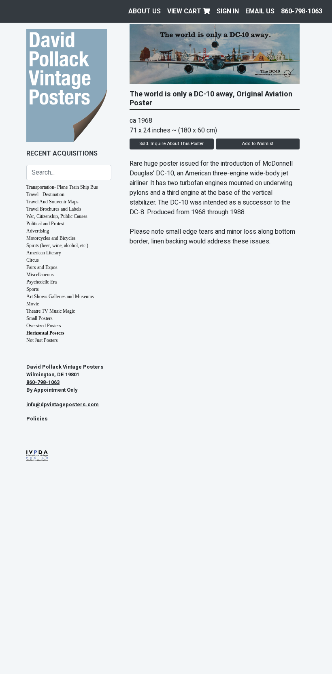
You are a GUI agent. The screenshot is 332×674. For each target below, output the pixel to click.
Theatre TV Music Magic (50, 311)
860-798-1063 (301, 11)
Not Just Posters (42, 340)
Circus (32, 260)
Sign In (228, 11)
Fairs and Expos (41, 267)
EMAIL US (260, 11)
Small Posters (39, 318)
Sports (32, 289)
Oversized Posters (43, 325)
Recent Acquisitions (62, 153)
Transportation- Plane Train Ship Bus (62, 187)
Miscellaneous (40, 274)
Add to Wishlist (257, 143)
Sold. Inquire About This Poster (171, 143)
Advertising (37, 231)
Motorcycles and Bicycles (51, 238)
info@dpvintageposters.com (62, 404)
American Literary (43, 253)
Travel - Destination (45, 194)
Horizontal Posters (45, 333)
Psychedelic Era (41, 282)
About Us (144, 11)
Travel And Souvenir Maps (52, 202)
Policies (37, 418)
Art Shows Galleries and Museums (60, 296)
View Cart (185, 11)
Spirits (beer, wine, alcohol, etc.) (57, 245)
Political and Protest (45, 223)
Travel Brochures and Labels (53, 209)
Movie (32, 304)
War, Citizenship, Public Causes (56, 216)
